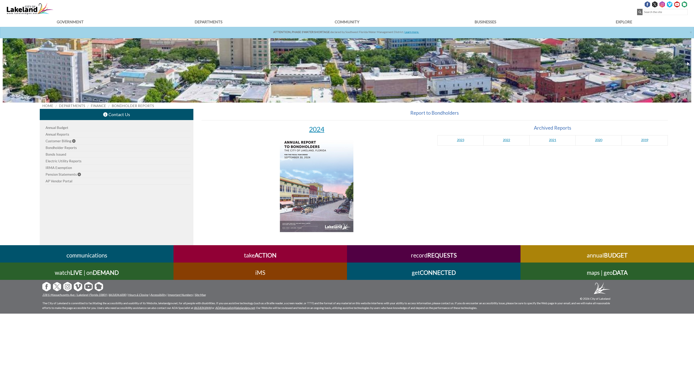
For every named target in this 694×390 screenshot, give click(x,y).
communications (87, 255)
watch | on (87, 272)
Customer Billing (58, 141)
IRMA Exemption (59, 168)
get (434, 272)
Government (70, 22)
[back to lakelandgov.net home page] (30, 8)
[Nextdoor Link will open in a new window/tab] (684, 4)
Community (347, 22)
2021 (552, 140)
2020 (598, 140)
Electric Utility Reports (64, 161)
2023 (460, 140)
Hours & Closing (138, 294)
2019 (644, 140)
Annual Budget (57, 127)
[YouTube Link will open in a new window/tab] (677, 4)
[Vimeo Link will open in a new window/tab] (669, 4)
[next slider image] (6, 63)
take (260, 255)
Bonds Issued (56, 154)
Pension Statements (61, 174)
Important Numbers (180, 294)
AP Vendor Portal (59, 181)
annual (607, 255)
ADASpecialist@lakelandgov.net (235, 307)
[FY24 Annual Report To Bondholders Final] (317, 184)
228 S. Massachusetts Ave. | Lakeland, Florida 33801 (74, 294)
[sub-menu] (74, 141)
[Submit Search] (639, 12)
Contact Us (119, 114)
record (434, 255)
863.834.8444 (202, 307)
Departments (208, 22)
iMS (260, 272)
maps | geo (607, 272)
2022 (506, 140)
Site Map (200, 294)
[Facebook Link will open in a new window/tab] (647, 4)
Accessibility (158, 294)
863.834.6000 (117, 294)
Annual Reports (57, 134)
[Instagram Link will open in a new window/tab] (662, 4)
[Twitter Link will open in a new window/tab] (654, 4)
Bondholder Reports (61, 148)
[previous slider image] (688, 63)
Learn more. (411, 32)
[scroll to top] (685, 321)
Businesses (485, 22)
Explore (624, 22)
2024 (316, 129)
